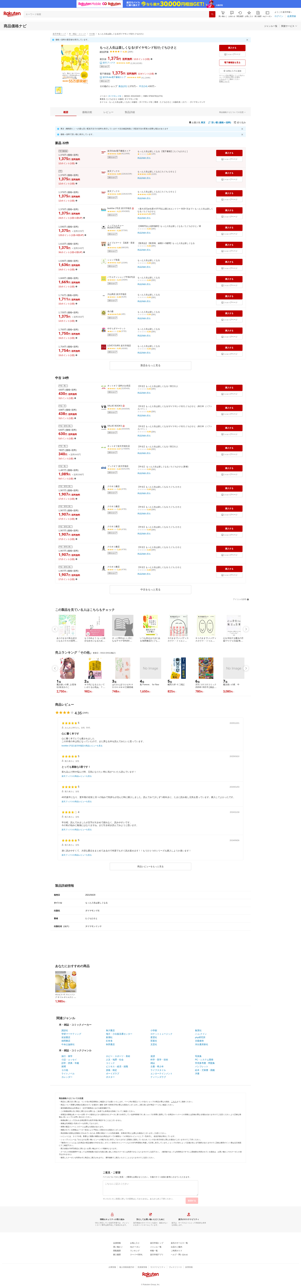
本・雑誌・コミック (77, 34)
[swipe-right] (245, 629)
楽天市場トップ (59, 34)
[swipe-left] (55, 629)
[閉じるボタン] (248, 39)
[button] (231, 14)
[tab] (66, 112)
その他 (92, 34)
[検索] (212, 14)
